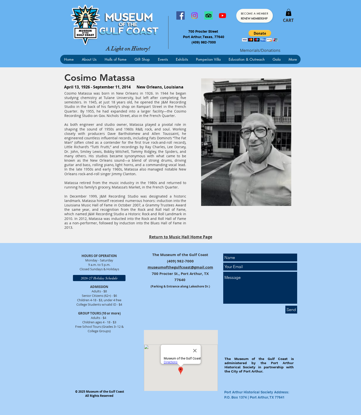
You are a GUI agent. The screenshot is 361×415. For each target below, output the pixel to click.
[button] (289, 12)
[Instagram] (194, 15)
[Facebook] (180, 15)
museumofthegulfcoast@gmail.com (180, 267)
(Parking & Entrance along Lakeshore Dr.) (180, 286)
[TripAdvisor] (208, 15)
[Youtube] (222, 15)
